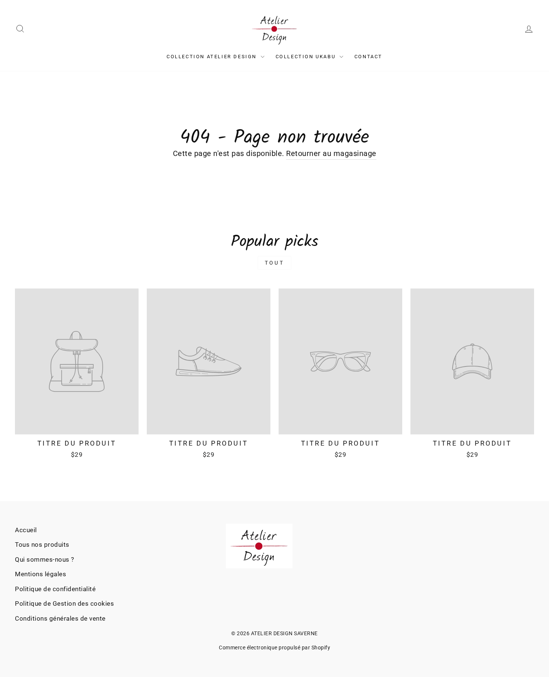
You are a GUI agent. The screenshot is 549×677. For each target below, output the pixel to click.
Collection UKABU (307, 56)
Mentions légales (40, 574)
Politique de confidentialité (55, 589)
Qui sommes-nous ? (44, 559)
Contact (368, 56)
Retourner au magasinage (331, 153)
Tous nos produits (42, 544)
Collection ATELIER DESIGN (213, 56)
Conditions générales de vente (60, 618)
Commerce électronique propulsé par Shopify (274, 648)
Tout (274, 263)
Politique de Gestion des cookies (64, 603)
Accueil (26, 530)
